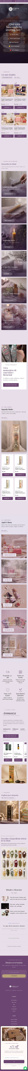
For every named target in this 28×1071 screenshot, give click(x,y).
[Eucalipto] (12, 870)
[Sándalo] (20, 870)
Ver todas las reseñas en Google (14, 946)
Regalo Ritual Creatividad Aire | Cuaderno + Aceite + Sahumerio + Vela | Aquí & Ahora (20, 100)
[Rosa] (16, 862)
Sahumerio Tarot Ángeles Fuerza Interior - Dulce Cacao (20, 493)
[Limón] (16, 870)
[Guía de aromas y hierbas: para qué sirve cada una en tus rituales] (5, 899)
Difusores (14, 1006)
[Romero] (16, 853)
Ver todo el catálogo (8, 797)
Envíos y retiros (14, 1021)
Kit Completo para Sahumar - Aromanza (8, 754)
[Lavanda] (3, 853)
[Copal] (3, 870)
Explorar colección (11, 385)
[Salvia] (3, 862)
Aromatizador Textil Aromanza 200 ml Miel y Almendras (17, 755)
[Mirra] (24, 853)
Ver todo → (4, 417)
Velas (14, 1004)
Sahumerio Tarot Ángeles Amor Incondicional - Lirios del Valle (7, 469)
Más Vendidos (14, 1000)
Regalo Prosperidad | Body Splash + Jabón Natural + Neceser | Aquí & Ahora (7, 100)
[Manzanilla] (24, 862)
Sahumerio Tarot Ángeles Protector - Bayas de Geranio (6, 493)
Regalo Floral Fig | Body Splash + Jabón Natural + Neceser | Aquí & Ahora (19, 129)
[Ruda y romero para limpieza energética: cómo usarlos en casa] (5, 913)
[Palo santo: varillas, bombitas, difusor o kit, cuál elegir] (5, 906)
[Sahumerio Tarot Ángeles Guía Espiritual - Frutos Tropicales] (20, 460)
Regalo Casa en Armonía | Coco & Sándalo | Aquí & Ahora (7, 129)
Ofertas (14, 1011)
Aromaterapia (14, 1009)
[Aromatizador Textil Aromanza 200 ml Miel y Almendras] (18, 746)
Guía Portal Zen (14, 1023)
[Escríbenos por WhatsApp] (25, 1068)
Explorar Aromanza (10, 736)
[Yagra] (12, 862)
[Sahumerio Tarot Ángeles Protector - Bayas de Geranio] (7, 484)
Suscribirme (14, 976)
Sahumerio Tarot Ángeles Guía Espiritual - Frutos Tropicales (20, 469)
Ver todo (17, 77)
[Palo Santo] (7, 853)
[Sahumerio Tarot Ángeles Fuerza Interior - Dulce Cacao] (20, 484)
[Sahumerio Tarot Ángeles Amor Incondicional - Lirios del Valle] (7, 460)
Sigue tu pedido (14, 1019)
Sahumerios (14, 1002)
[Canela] (20, 853)
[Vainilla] (24, 870)
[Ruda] (12, 853)
